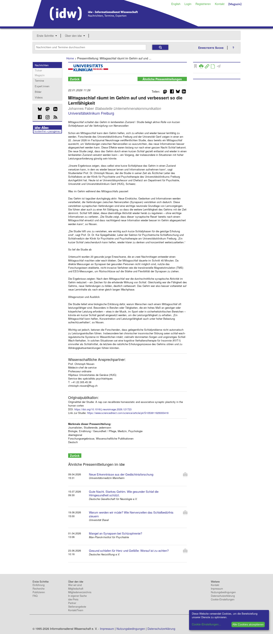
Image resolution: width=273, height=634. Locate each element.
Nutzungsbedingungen (223, 592)
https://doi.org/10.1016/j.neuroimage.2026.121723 (103, 409)
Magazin (40, 75)
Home (70, 58)
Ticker (38, 70)
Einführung (39, 585)
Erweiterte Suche (211, 48)
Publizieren (39, 592)
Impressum (217, 588)
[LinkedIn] (53, 109)
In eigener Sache (77, 596)
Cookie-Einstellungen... (206, 624)
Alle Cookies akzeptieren (248, 624)
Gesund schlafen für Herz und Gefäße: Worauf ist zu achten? (129, 550)
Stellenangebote (77, 606)
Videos (39, 97)
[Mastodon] (46, 109)
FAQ (35, 596)
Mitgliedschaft (75, 588)
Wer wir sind (75, 585)
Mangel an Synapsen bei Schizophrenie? (115, 533)
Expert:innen (42, 86)
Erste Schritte (45, 36)
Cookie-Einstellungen (222, 599)
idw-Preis (73, 599)
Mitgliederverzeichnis (79, 592)
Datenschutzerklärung (223, 596)
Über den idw (73, 36)
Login (187, 4)
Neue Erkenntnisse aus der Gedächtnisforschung (121, 474)
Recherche (39, 588)
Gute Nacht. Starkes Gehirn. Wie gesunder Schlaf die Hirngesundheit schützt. (123, 493)
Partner (72, 603)
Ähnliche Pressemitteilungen (162, 79)
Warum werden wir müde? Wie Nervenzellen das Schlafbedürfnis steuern (131, 514)
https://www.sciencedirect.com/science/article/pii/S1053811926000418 (127, 413)
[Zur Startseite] (116, 25)
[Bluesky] (38, 109)
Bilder (38, 92)
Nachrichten (42, 65)
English (175, 4)
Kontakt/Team (75, 610)
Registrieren (203, 4)
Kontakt (219, 4)
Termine (39, 80)
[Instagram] (46, 117)
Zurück (75, 79)
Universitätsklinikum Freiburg (91, 113)
